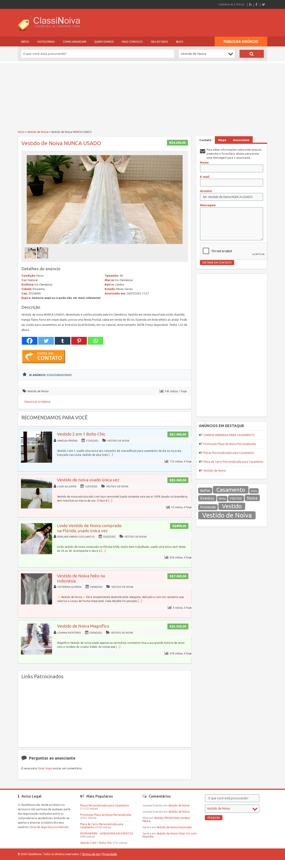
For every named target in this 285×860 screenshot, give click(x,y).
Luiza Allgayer (66, 486)
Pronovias (208, 507)
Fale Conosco (132, 41)
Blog (179, 41)
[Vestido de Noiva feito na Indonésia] (36, 603)
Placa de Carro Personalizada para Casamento (233, 461)
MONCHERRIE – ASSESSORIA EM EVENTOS (106, 833)
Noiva (252, 498)
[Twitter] (263, 4)
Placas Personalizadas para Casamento (228, 452)
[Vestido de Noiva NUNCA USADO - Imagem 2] (43, 259)
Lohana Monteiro (69, 632)
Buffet (205, 490)
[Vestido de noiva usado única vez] (36, 507)
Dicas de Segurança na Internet (49, 827)
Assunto (206, 190)
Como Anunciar (74, 41)
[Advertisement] (142, 94)
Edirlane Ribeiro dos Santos (76, 536)
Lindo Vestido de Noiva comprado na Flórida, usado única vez (89, 528)
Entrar (240, 4)
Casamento (230, 489)
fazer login (45, 768)
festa (222, 498)
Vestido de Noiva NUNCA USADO (61, 143)
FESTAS (236, 498)
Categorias (46, 41)
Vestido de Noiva (37, 131)
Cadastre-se (225, 4)
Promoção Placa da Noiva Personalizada (229, 443)
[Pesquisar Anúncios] (252, 54)
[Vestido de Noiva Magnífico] (36, 653)
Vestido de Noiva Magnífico (83, 626)
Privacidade (109, 854)
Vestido (232, 506)
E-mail (204, 176)
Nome (204, 162)
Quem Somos (104, 41)
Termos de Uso (91, 854)
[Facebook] (257, 4)
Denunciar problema (37, 401)
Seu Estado (159, 41)
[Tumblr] (62, 341)
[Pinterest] (79, 341)
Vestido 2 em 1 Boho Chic (81, 434)
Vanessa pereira (67, 440)
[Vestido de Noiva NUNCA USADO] (104, 245)
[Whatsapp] (95, 341)
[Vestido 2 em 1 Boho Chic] (36, 461)
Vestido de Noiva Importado (174, 827)
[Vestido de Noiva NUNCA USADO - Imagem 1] (31, 259)
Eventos (207, 498)
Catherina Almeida (69, 587)
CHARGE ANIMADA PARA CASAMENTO (229, 434)
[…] (111, 454)
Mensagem (208, 205)
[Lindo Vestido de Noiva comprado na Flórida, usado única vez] (36, 553)
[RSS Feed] (250, 4)
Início (25, 41)
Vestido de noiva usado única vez (88, 479)
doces (254, 491)
